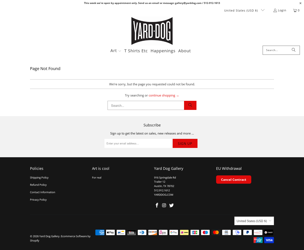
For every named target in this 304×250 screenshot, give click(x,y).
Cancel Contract (233, 179)
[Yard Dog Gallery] (152, 31)
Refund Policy (38, 185)
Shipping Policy (39, 177)
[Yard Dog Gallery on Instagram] (164, 205)
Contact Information (42, 192)
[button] (115, 51)
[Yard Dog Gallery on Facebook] (157, 205)
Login (282, 10)
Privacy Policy (38, 199)
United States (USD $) (241, 10)
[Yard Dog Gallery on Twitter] (171, 205)
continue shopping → (164, 95)
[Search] (293, 50)
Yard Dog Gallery (49, 236)
